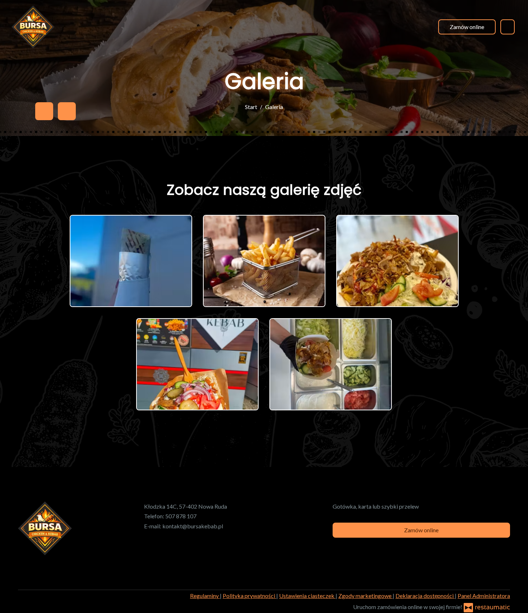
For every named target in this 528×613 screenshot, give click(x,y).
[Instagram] (67, 111)
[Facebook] (44, 111)
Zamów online (467, 26)
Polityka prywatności (249, 595)
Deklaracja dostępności (425, 595)
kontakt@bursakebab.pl (192, 526)
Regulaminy (205, 595)
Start (251, 106)
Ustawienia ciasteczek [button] (307, 595)
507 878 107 (180, 516)
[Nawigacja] (507, 26)
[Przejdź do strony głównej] (33, 26)
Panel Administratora (484, 595)
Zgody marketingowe (365, 595)
